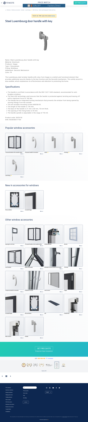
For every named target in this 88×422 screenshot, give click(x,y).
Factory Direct (54, 6)
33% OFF (37, 6)
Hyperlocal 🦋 (46, 419)
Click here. (53, 15)
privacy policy (64, 416)
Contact (25, 402)
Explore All (44, 370)
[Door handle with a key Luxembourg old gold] (2, 376)
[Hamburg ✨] (10, 376)
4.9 (44, 358)
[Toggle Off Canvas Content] (1, 2)
